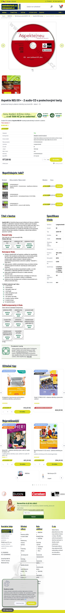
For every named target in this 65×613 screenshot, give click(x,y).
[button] (33, 485)
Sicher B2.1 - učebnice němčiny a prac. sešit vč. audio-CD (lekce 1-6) (16, 451)
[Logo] (11, 7)
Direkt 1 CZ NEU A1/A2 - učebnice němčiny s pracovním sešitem (48, 398)
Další (60, 12)
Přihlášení (49, 1)
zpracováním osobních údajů (36, 510)
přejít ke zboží (7, 246)
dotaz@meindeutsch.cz (22, 351)
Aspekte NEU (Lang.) (38, 16)
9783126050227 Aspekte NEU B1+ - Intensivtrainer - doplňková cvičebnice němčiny (23, 186)
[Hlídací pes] (48, 163)
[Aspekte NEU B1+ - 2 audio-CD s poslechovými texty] (32, 45)
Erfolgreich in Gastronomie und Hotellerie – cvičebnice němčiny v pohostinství (13, 398)
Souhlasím (31, 603)
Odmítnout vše (20, 603)
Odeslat (33, 516)
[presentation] (3, 46)
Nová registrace (59, 1)
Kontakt (14, 1)
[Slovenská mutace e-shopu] (9, 1)
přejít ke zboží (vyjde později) (29, 245)
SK (7, 1)
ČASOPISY (41, 12)
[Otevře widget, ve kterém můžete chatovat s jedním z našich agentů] (8, 610)
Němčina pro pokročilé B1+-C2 (22, 16)
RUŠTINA (23, 12)
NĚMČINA (4, 12)
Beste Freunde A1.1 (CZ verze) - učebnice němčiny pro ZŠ (48, 451)
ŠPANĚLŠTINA (13, 12)
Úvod (3, 16)
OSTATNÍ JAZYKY (33, 12)
